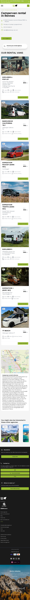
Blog (2, 515)
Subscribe (15, 456)
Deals (2, 521)
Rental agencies (4, 512)
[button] (15, 360)
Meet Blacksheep (15, 488)
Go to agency (6, 38)
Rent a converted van (5, 513)
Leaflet (14, 372)
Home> (2, 9)
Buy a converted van (5, 519)
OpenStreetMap (20, 372)
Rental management (5, 542)
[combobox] (11, 562)
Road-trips (3, 517)
